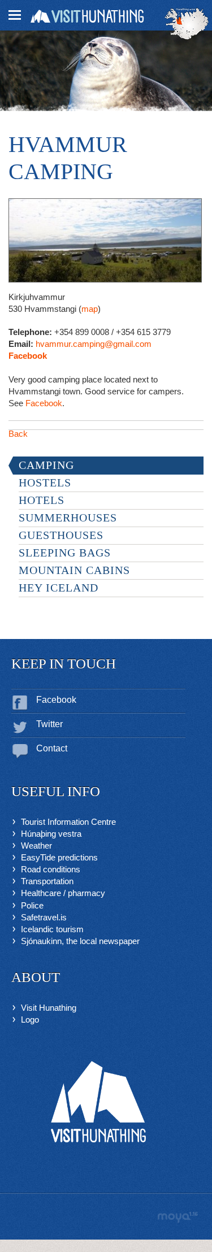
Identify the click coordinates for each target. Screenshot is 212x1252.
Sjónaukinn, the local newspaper (80, 941)
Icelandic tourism (52, 929)
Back (18, 433)
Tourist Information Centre (68, 822)
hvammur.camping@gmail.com (94, 344)
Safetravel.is (44, 917)
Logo (30, 1019)
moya (177, 1217)
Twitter (49, 724)
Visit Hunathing (48, 1007)
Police (32, 905)
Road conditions (50, 869)
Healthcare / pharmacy (63, 893)
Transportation (47, 881)
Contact (51, 748)
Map (186, 23)
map (89, 309)
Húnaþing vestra (51, 833)
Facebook (27, 355)
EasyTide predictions (59, 857)
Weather (36, 845)
